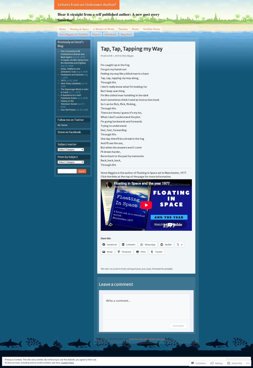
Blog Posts (126, 34)
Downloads (111, 34)
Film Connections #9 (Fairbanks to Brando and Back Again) (73, 54)
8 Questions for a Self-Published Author (71, 96)
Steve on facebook (69, 132)
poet (143, 268)
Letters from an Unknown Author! (87, 4)
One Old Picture (68, 109)
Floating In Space (79, 29)
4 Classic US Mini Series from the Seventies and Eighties (74, 61)
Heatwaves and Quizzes (72, 74)
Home (62, 29)
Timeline (123, 29)
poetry (148, 268)
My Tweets (62, 124)
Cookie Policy (67, 362)
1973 (63, 80)
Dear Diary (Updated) (71, 83)
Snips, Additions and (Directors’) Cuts (70, 70)
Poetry (135, 29)
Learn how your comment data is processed (147, 338)
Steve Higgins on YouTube (73, 34)
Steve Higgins (128, 55)
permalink (168, 268)
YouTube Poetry (151, 29)
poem (138, 268)
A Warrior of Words (103, 29)
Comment (178, 325)
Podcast (96, 34)
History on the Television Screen (69, 102)
